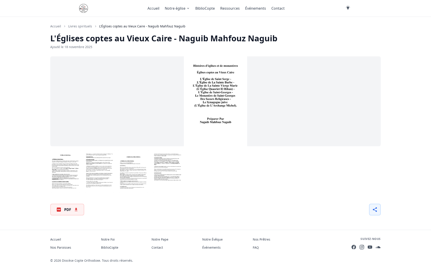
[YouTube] (370, 247)
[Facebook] (353, 247)
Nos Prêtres (261, 239)
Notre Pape (160, 239)
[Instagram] (362, 247)
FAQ (256, 247)
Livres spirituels (80, 26)
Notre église (175, 8)
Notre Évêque (212, 239)
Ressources (230, 8)
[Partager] (375, 209)
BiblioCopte (205, 8)
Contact (278, 8)
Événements (255, 8)
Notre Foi (108, 239)
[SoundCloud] (378, 247)
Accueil (153, 8)
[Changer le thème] (348, 8)
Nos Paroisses (60, 247)
